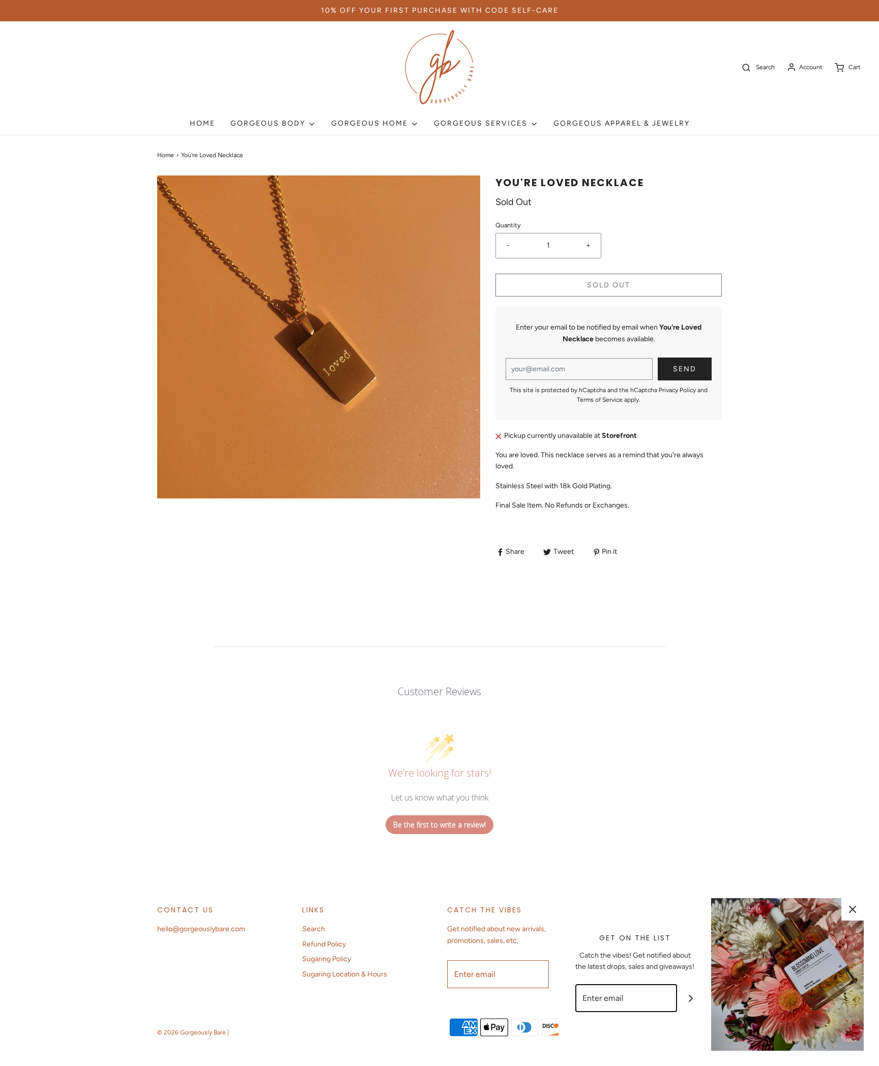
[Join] (691, 998)
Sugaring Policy (326, 959)
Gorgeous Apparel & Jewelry (621, 123)
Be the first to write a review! (439, 825)
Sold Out (608, 285)
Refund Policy (324, 944)
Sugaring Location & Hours (344, 974)
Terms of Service (600, 399)
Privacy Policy (677, 390)
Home (202, 123)
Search (313, 929)
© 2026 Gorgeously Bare (191, 1032)
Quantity (508, 225)
